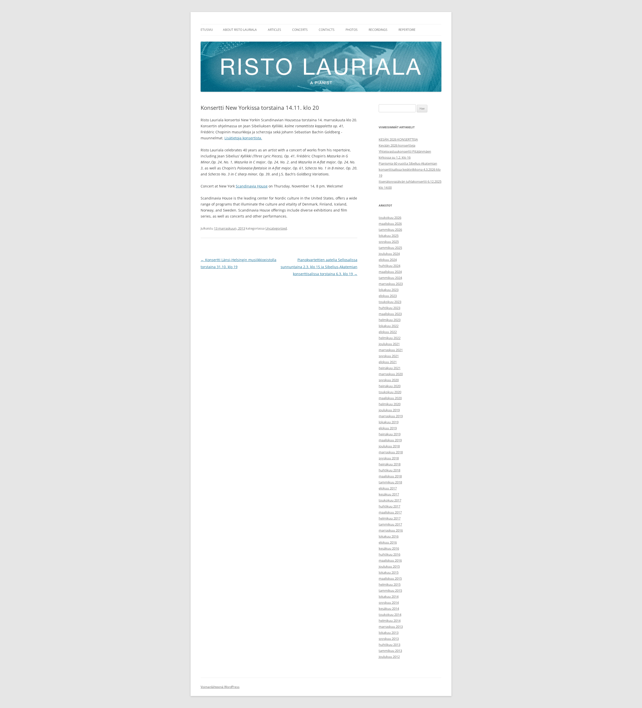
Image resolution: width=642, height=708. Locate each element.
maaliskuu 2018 (390, 476)
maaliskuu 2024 (390, 271)
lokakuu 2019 (388, 422)
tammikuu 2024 (390, 277)
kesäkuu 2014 (389, 608)
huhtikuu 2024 (389, 265)
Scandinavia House (252, 186)
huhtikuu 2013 (389, 644)
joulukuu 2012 (389, 656)
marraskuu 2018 (391, 452)
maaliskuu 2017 (390, 512)
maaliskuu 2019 (390, 440)
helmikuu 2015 (389, 584)
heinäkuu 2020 (389, 386)
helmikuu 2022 (389, 338)
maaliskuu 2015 (390, 578)
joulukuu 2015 (389, 566)
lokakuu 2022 (388, 326)
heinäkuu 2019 (389, 434)
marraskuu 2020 (391, 374)
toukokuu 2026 (390, 217)
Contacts (327, 30)
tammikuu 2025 (390, 247)
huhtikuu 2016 (389, 554)
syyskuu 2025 (389, 241)
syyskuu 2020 (389, 380)
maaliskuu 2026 (390, 223)
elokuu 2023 (388, 295)
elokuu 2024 (388, 259)
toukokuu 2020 (390, 392)
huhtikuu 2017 (389, 506)
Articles (274, 30)
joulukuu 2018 (389, 446)
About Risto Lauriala (240, 30)
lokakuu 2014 (388, 596)
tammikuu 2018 (390, 482)
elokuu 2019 (388, 428)
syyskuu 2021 (389, 356)
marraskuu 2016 (391, 530)
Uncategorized (276, 228)
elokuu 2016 (388, 542)
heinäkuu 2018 (389, 464)
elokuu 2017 (388, 488)
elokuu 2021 (388, 362)
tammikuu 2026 (390, 229)
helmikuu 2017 (389, 518)
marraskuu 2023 (391, 283)
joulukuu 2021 (389, 344)
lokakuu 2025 (388, 235)
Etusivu (207, 30)
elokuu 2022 (388, 332)
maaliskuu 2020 (390, 398)
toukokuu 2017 (390, 500)
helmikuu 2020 (389, 404)
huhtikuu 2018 (389, 470)
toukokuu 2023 (390, 301)
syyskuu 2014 (389, 602)
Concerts (300, 30)
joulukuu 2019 (389, 410)
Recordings (378, 30)
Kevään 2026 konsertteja (397, 145)
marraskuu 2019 (391, 416)
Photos (352, 30)
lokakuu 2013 (388, 632)
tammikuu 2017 (390, 524)
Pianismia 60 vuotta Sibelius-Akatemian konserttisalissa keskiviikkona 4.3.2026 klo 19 (410, 169)
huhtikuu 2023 (389, 308)
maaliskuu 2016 (390, 560)
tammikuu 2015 (390, 590)
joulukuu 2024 (389, 253)
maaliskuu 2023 (390, 314)
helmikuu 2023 (389, 320)
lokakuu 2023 (388, 289)
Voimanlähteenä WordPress (220, 687)
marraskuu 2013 (391, 626)
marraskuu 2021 (391, 350)
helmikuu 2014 (389, 620)
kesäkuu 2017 (389, 494)
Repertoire (407, 30)
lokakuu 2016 (388, 536)
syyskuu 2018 (389, 458)
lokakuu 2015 (388, 572)
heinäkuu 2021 (389, 368)
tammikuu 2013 (390, 650)
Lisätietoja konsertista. (243, 138)
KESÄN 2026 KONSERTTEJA (398, 139)
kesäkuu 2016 (389, 548)
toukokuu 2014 (390, 614)
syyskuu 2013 (389, 638)
